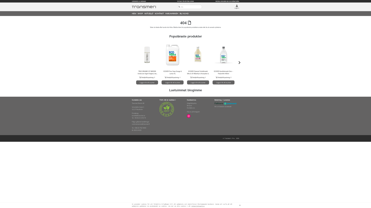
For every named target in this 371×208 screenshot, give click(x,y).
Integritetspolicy (192, 103)
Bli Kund (184, 14)
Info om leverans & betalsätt (222, 106)
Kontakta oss (191, 108)
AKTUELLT (148, 14)
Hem (134, 14)
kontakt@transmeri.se (138, 115)
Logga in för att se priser (147, 82)
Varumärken (171, 14)
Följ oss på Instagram (193, 111)
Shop (140, 14)
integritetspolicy (198, 206)
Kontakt (159, 14)
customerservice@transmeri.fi (141, 124)
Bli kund (189, 105)
